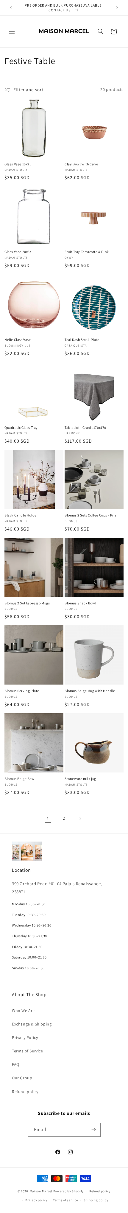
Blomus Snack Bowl (80, 603)
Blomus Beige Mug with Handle (90, 690)
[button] (11, 31)
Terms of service (65, 1200)
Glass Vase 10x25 (18, 164)
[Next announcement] (117, 7)
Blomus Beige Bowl (19, 778)
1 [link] (48, 818)
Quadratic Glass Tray (21, 427)
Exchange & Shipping (31, 1024)
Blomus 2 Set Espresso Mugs (27, 603)
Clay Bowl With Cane (81, 164)
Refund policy (25, 1091)
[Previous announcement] (11, 7)
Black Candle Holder (21, 515)
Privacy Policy (25, 1037)
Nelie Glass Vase (17, 339)
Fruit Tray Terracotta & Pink (87, 251)
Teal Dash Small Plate (82, 339)
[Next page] (80, 818)
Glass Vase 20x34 (18, 251)
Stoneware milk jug (80, 778)
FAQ (15, 1064)
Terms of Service (27, 1051)
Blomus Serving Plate (21, 690)
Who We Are (23, 1010)
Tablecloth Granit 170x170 (85, 427)
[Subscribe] (93, 1130)
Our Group (22, 1078)
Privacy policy (36, 1200)
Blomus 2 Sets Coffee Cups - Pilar (91, 515)
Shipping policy (96, 1200)
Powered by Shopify (68, 1191)
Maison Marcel (41, 1191)
